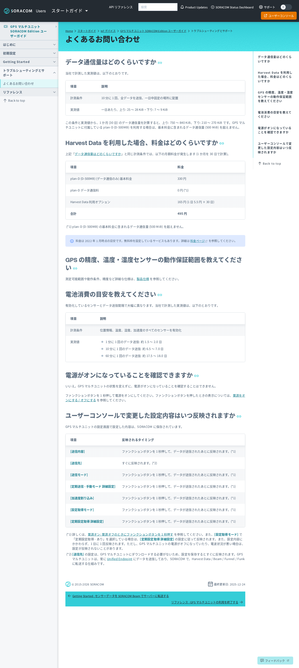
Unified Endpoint (119, 559)
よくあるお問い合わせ (18, 83)
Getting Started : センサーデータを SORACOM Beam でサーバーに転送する (120, 596)
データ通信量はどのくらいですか (111, 62)
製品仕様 (143, 279)
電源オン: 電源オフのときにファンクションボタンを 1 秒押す (130, 534)
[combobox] (158, 7)
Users (41, 11)
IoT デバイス (108, 31)
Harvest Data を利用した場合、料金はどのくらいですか (142, 142)
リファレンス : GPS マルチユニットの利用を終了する (204, 602)
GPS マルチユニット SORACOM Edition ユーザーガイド (153, 31)
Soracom (18, 11)
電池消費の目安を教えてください (111, 294)
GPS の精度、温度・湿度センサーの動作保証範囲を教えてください (275, 96)
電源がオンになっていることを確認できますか (129, 375)
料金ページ (197, 241)
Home (69, 31)
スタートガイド (87, 31)
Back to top (16, 100)
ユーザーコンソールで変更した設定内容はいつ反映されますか (151, 415)
